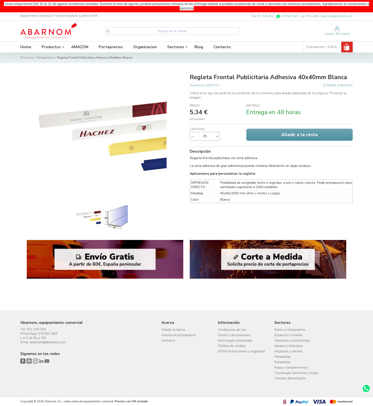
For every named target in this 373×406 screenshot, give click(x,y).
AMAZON (79, 47)
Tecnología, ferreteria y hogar (296, 373)
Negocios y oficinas (288, 351)
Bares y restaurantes (289, 330)
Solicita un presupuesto (178, 335)
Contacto (222, 47)
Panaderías (282, 357)
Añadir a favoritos (339, 85)
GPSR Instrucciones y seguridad (241, 351)
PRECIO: (195, 106)
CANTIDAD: (197, 129)
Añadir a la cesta (299, 135)
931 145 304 (265, 16)
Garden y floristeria (288, 346)
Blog (198, 47)
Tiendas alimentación (290, 378)
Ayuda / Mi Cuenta (337, 34)
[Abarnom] (48, 31)
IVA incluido (197, 119)
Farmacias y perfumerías (292, 340)
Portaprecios (111, 47)
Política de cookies (232, 346)
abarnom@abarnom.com (337, 16)
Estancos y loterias (288, 335)
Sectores (175, 47)
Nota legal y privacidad (235, 340)
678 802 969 (289, 16)
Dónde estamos (173, 330)
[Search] (108, 31)
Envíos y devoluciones (234, 335)
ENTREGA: (253, 106)
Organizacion (145, 47)
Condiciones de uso (232, 330)
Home (25, 47)
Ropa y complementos (291, 367)
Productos (51, 47)
